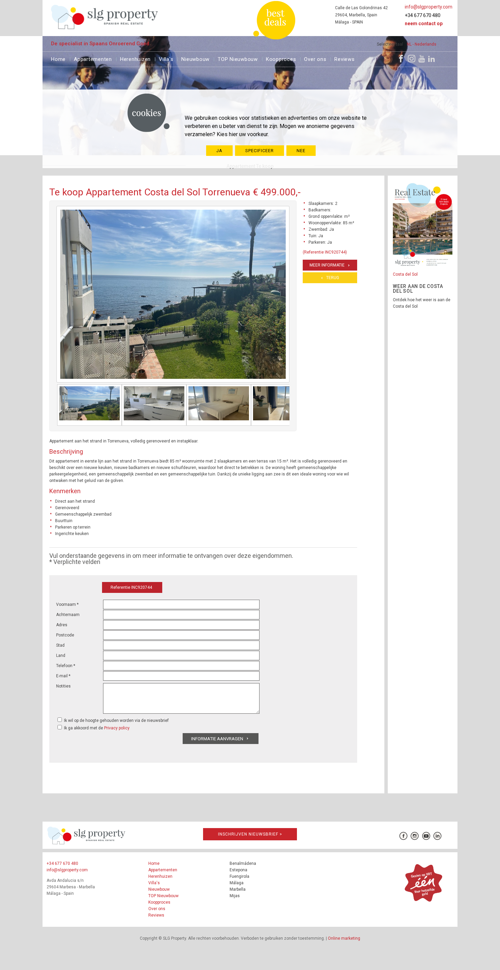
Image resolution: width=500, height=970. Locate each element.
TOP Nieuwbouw (238, 58)
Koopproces (281, 58)
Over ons (315, 58)
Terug (332, 277)
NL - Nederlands (421, 44)
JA (219, 150)
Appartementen (93, 58)
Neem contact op (424, 23)
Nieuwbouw (195, 58)
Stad (60, 645)
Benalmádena (243, 863)
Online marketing (344, 938)
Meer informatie (327, 265)
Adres (61, 625)
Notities (63, 686)
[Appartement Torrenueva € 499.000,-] (89, 405)
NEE (301, 150)
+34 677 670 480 (422, 15)
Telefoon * (65, 665)
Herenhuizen (135, 58)
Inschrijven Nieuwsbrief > (250, 834)
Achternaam (68, 614)
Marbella (238, 889)
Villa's (166, 58)
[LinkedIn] (431, 58)
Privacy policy (117, 728)
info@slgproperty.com (428, 7)
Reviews (344, 58)
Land (60, 655)
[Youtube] (421, 58)
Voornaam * (67, 604)
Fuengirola (239, 876)
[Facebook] (401, 58)
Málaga (237, 882)
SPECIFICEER (259, 150)
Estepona (238, 870)
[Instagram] (411, 58)
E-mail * (63, 676)
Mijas (235, 895)
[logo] (104, 16)
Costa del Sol (405, 274)
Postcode (65, 635)
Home (58, 58)
